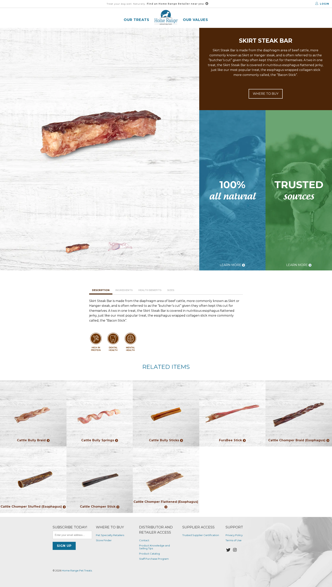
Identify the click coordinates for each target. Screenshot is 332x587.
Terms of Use (234, 540)
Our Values (195, 20)
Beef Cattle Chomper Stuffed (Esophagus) (33, 479)
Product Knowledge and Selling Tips (154, 547)
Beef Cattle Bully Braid (33, 413)
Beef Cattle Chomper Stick (99, 479)
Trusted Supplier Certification (200, 535)
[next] (189, 127)
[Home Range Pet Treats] (166, 18)
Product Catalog (149, 553)
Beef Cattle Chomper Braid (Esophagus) (299, 413)
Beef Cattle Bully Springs (99, 413)
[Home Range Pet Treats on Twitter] (228, 550)
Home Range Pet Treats (77, 570)
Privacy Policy (234, 535)
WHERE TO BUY (265, 94)
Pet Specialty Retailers (110, 535)
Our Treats (136, 20)
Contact (144, 540)
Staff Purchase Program (154, 558)
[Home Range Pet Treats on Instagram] (235, 550)
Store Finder (104, 540)
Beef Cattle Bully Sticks (166, 413)
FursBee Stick (232, 413)
